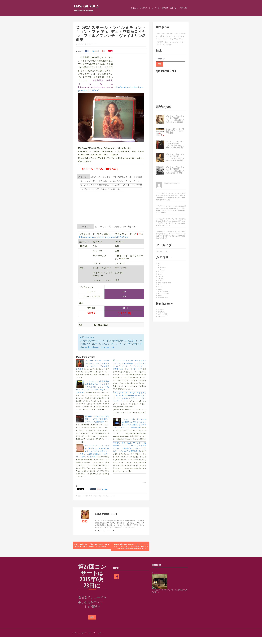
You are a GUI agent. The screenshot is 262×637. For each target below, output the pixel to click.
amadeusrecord (91, 44)
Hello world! (176, 183)
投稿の (161, 312)
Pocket (104, 489)
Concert (160, 274)
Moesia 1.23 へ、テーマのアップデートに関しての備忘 (175, 131)
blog (159, 263)
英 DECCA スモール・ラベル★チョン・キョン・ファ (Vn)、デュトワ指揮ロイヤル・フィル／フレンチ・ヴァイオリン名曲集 (171, 40)
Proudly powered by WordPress (81, 633)
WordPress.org (161, 316)
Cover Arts (160, 276)
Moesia (95, 633)
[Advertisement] (111, 208)
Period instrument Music (164, 283)
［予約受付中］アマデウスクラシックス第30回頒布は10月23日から (170, 210)
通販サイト (174, 8)
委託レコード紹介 (83, 496)
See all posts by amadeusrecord (104, 531)
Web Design (163, 268)
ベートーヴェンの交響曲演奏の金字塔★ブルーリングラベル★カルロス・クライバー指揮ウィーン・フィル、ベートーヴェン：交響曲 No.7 (92, 387)
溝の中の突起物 (163, 298)
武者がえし (134, 8)
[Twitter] (86, 521)
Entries (170, 33)
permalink (111, 496)
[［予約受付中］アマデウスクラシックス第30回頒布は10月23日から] (159, 581)
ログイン (161, 310)
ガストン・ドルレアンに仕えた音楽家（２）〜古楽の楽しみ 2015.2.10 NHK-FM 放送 (175, 157)
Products (160, 287)
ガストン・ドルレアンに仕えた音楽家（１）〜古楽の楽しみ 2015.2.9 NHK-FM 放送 (175, 170)
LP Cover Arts (183, 8)
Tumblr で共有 (93, 489)
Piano (159, 285)
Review (160, 289)
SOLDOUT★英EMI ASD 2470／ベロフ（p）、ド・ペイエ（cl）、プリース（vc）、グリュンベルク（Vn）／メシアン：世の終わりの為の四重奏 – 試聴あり (130, 546)
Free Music (161, 278)
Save (111, 51)
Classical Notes (86, 6)
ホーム (151, 8)
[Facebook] (83, 521)
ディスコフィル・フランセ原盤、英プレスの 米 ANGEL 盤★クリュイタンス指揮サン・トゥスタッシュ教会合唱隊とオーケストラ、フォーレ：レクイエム (92, 451)
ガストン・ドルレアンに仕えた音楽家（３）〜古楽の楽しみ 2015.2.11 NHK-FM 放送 (175, 144)
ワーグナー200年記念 (161, 8)
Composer (160, 272)
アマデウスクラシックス (98, 496)
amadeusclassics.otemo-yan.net (98, 347)
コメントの (162, 314)
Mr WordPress (167, 183)
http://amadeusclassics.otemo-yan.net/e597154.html (104, 236)
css (160, 265)
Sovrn (144, 482)
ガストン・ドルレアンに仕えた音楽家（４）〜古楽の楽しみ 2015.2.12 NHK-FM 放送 (175, 119)
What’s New (143, 8)
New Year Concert (164, 291)
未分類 (160, 295)
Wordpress (162, 270)
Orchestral (160, 280)
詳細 (92, 617)
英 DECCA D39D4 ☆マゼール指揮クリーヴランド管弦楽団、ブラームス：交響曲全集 (97, 419)
